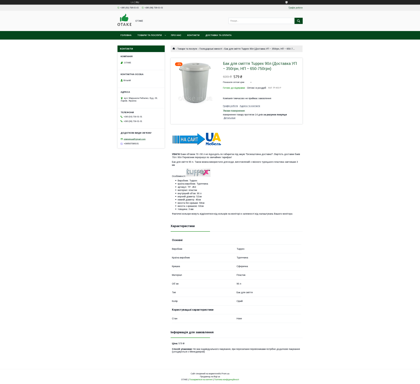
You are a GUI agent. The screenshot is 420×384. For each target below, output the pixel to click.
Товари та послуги (149, 35)
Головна (125, 35)
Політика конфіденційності (226, 379)
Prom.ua (225, 374)
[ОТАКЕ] (124, 26)
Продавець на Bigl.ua (210, 376)
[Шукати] (298, 21)
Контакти (193, 35)
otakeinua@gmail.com (135, 139)
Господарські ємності (211, 48)
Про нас (176, 35)
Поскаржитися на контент (201, 379)
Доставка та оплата (218, 35)
